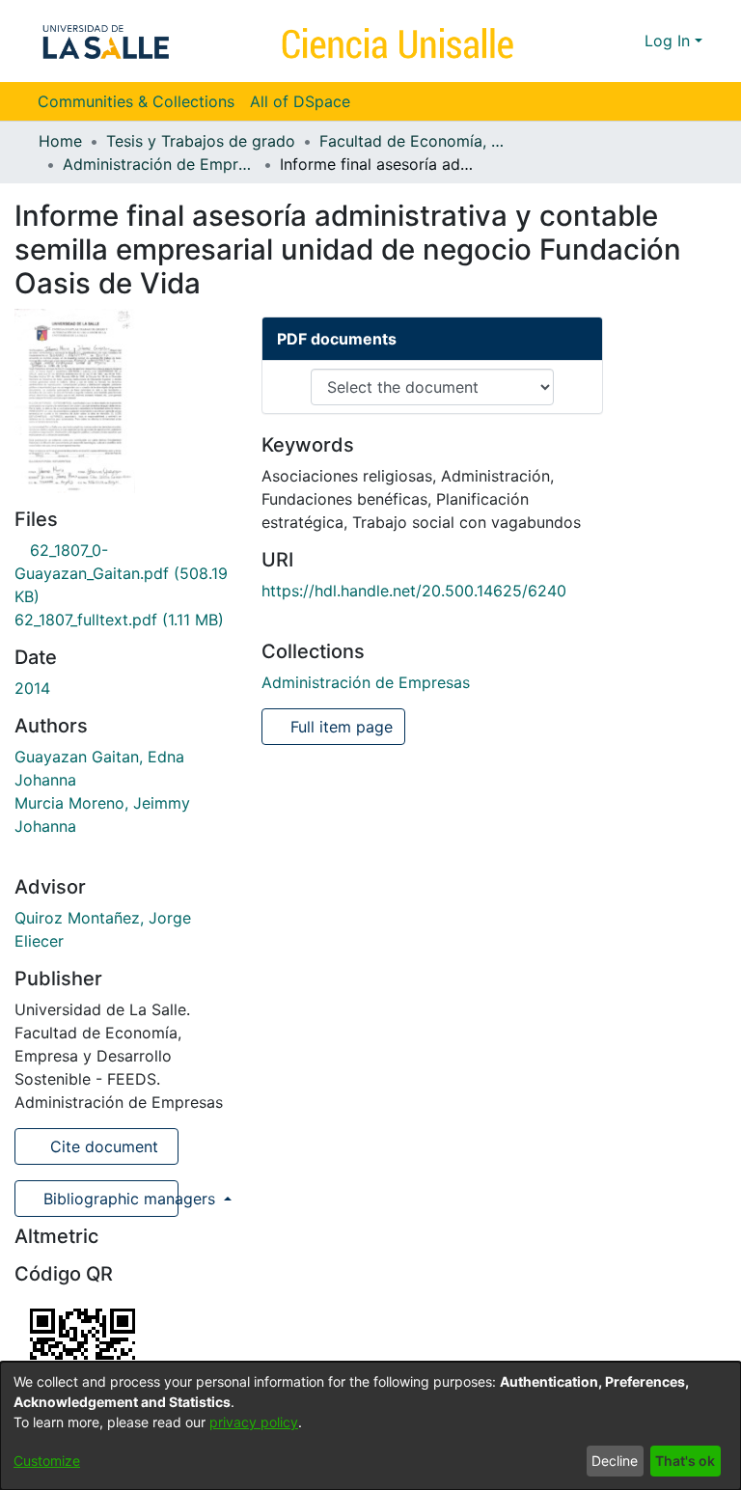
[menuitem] (306, 101)
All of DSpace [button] (300, 101)
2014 (32, 688)
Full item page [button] (339, 726)
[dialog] (370, 1426)
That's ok (685, 1460)
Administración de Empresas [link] (159, 164)
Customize (47, 1460)
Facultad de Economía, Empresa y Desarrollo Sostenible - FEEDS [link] (415, 141)
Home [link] (60, 141)
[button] (595, 40)
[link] (121, 573)
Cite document (101, 1146)
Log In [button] (670, 40)
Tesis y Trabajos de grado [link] (200, 141)
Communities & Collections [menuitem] (136, 101)
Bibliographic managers (108, 1198)
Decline (614, 1460)
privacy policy (253, 1422)
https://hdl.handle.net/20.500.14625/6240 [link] (413, 590)
